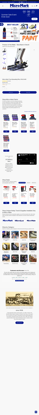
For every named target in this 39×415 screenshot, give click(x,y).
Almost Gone (34, 175)
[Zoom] (34, 42)
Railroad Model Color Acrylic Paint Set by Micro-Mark (6, 137)
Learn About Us (19, 315)
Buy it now (28, 85)
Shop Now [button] (33, 30)
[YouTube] (21, 2)
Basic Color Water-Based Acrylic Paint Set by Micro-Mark (6, 117)
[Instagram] (20, 2)
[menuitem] (4, 2)
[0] (36, 6)
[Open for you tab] (36, 412)
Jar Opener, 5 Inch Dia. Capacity (14, 187)
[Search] (32, 6)
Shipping (3, 76)
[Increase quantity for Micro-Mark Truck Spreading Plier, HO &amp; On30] (6, 81)
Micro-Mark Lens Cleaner (32, 187)
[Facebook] (19, 2)
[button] (34, 19)
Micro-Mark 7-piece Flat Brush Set (6, 187)
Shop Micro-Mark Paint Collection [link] (30, 104)
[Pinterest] (23, 2)
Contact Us (9, 2)
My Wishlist (13, 2)
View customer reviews (19, 273)
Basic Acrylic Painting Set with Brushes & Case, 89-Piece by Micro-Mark (24, 117)
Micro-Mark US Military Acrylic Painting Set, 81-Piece (32, 117)
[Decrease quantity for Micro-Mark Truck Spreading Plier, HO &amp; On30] (3, 81)
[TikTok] (24, 2)
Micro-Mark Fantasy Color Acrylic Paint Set (15, 116)
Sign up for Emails (4, 2)
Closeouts (28, 175)
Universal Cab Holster (23, 187)
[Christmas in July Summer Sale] (19, 28)
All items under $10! (22, 175)
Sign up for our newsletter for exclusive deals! (20, 0)
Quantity (3, 79)
